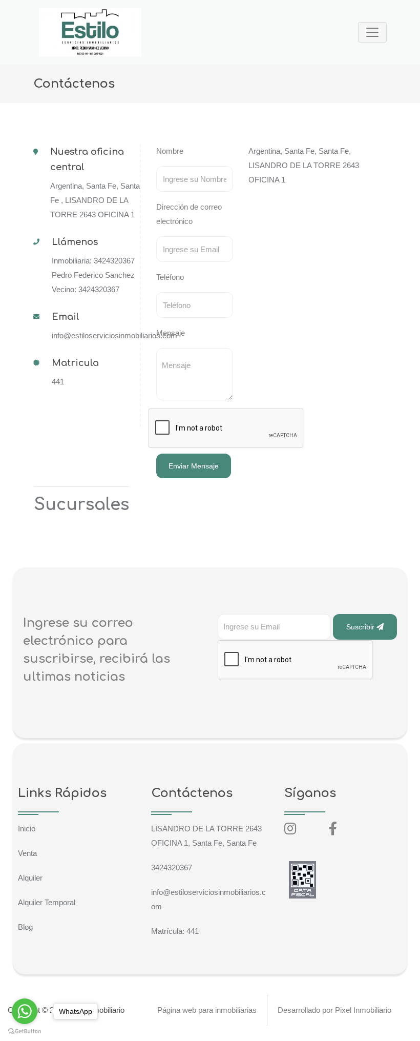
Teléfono (170, 277)
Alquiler (30, 877)
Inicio (26, 828)
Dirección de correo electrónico (189, 214)
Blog (25, 927)
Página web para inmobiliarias (207, 1010)
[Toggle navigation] (372, 32)
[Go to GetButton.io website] (24, 1031)
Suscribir (361, 627)
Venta (27, 853)
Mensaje (170, 333)
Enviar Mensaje (194, 466)
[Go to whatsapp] (24, 1011)
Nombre (169, 151)
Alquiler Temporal (46, 902)
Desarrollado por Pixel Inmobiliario (334, 1010)
